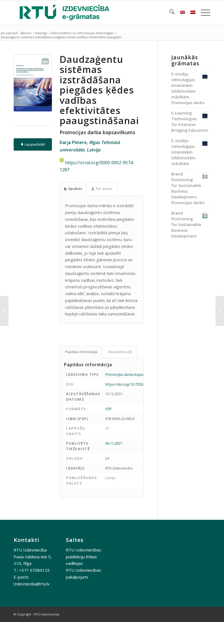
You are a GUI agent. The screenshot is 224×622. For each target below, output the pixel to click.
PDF (108, 408)
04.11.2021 (113, 443)
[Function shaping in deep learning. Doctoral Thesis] (4, 311)
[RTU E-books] (64, 12)
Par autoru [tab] (104, 188)
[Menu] (202, 12)
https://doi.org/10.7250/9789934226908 (137, 384)
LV (107, 458)
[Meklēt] (169, 12)
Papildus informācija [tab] (81, 352)
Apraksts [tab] (75, 188)
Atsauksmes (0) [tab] (120, 352)
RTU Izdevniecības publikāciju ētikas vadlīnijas (83, 556)
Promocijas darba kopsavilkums (130, 374)
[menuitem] (169, 12)
